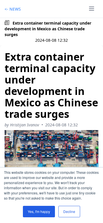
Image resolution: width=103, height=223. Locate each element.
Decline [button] (69, 211)
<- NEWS (13, 9)
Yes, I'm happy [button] (39, 211)
